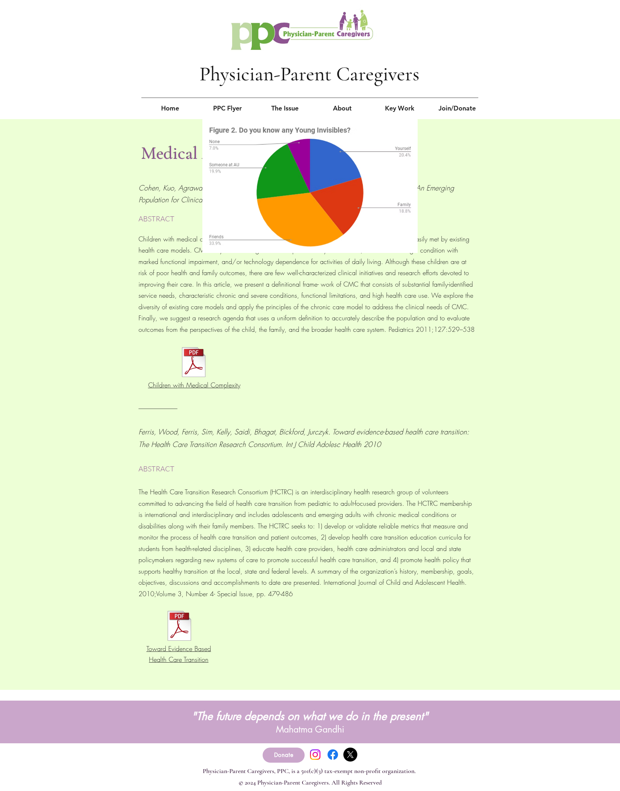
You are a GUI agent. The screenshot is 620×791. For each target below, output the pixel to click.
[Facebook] (333, 755)
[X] (350, 755)
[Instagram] (315, 755)
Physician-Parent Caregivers (309, 74)
